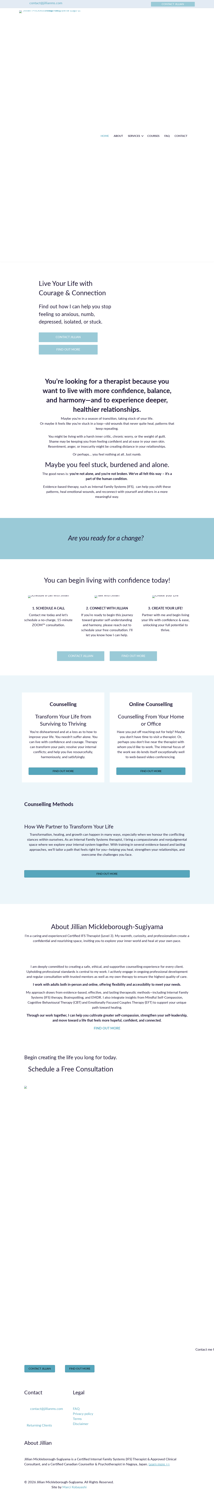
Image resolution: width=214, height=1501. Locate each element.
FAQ (167, 136)
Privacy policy (83, 1414)
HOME (105, 136)
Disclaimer (80, 1424)
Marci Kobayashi (74, 1487)
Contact (181, 136)
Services (134, 136)
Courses (153, 136)
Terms (77, 1419)
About (118, 136)
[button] (142, 136)
